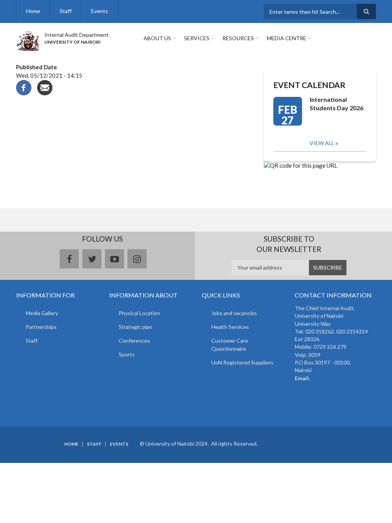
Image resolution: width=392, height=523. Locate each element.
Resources (238, 38)
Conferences (134, 340)
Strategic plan (135, 327)
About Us (157, 38)
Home (33, 11)
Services (196, 38)
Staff (66, 11)
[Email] (44, 86)
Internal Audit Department (76, 34)
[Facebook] (23, 86)
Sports (127, 354)
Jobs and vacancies (234, 313)
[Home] (27, 39)
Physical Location (139, 313)
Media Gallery (42, 313)
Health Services (230, 327)
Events (99, 11)
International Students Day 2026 (336, 103)
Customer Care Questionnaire (229, 344)
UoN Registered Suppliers (242, 362)
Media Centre (286, 38)
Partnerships (41, 327)
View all (322, 143)
